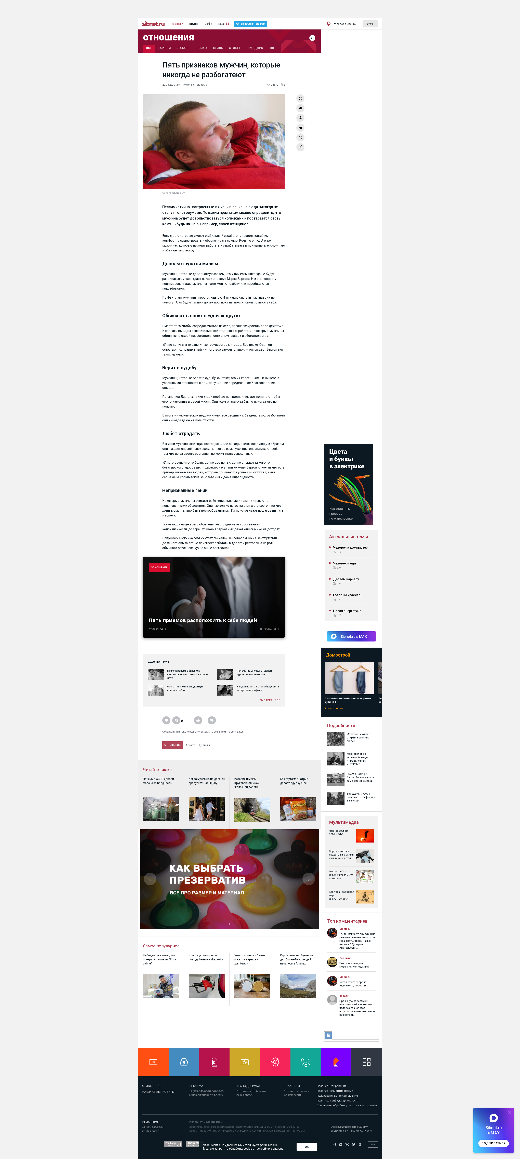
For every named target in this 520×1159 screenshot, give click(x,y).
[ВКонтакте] (300, 108)
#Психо (190, 745)
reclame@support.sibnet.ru (206, 1095)
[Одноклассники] (300, 118)
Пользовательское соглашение (337, 1095)
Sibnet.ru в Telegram (253, 23)
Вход (370, 23)
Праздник (255, 48)
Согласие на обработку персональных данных (347, 1105)
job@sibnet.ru (292, 1095)
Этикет (234, 48)
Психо (201, 48)
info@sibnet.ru (151, 1131)
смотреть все (269, 700)
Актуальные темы (348, 536)
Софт (208, 24)
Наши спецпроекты (158, 1092)
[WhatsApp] (300, 137)
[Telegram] (300, 128)
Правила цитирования (331, 1086)
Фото (165, 193)
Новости (177, 24)
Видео (193, 24)
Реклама (196, 1086)
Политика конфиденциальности (338, 1100)
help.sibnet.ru (245, 1095)
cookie (273, 1145)
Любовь (183, 48)
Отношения (168, 37)
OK (307, 1146)
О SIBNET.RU (151, 1086)
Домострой (338, 655)
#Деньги (204, 745)
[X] (300, 98)
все (149, 48)
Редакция (150, 1122)
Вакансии (292, 1086)
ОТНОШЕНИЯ (159, 567)
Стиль (218, 48)
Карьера (164, 48)
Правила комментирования (335, 1091)
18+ (272, 48)
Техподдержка (248, 1086)
